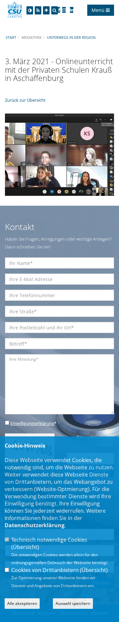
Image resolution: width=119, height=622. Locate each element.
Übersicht (25, 547)
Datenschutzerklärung (34, 525)
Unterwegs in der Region (71, 37)
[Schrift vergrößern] (46, 10)
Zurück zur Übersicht (25, 100)
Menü (99, 10)
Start (11, 37)
